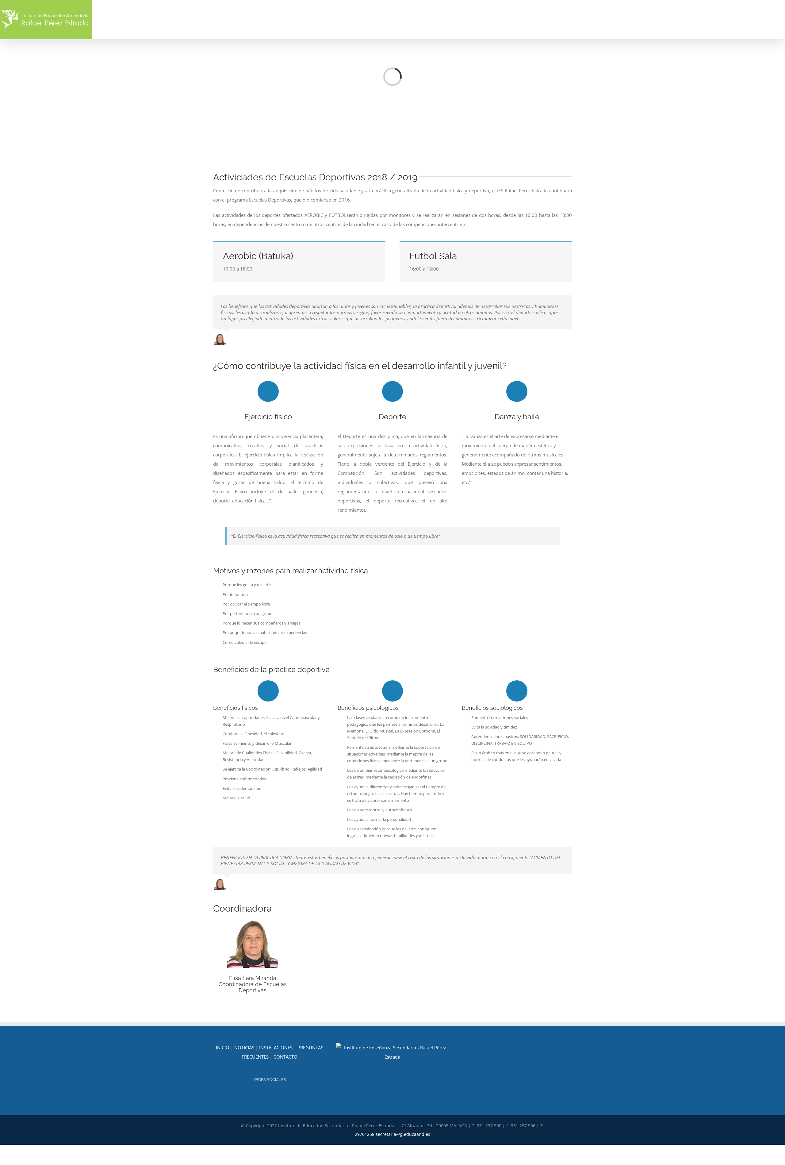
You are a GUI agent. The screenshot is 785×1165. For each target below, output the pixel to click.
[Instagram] (265, 1096)
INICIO (222, 1047)
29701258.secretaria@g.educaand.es (392, 1134)
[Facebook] (274, 1096)
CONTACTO (285, 1057)
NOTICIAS (244, 1047)
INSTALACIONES (276, 1047)
